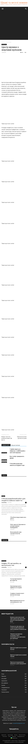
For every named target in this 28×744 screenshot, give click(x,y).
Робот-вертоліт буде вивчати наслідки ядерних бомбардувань (17, 526)
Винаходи (4, 560)
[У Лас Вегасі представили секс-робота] (5, 519)
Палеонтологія (22, 734)
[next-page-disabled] (5, 471)
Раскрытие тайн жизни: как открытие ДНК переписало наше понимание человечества (18, 628)
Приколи (14, 736)
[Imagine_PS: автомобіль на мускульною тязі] (14, 552)
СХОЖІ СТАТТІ (6, 445)
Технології (4, 736)
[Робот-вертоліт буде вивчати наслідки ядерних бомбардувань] (5, 526)
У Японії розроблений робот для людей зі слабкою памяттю (13, 499)
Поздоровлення (20, 736)
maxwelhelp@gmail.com (19, 723)
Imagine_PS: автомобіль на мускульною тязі (11, 564)
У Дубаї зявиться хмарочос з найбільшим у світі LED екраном (17, 450)
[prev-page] (2, 471)
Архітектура (8, 42)
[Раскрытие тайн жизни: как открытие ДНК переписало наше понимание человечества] (5, 628)
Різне (9, 736)
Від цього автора (15, 445)
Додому (3, 42)
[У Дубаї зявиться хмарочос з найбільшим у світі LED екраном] (5, 450)
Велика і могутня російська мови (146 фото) (6, 438)
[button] (2, 9)
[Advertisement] (14, 26)
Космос (15, 734)
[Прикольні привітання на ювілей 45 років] (5, 649)
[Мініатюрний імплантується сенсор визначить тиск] (5, 602)
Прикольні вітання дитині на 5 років (22, 437)
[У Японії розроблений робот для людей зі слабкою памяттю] (14, 487)
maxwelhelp (3, 502)
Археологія (3, 734)
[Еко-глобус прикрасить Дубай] (5, 458)
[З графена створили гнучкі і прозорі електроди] (5, 595)
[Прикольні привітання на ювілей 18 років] (5, 656)
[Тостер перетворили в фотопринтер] (5, 580)
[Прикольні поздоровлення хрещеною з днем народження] (5, 664)
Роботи (3, 496)
